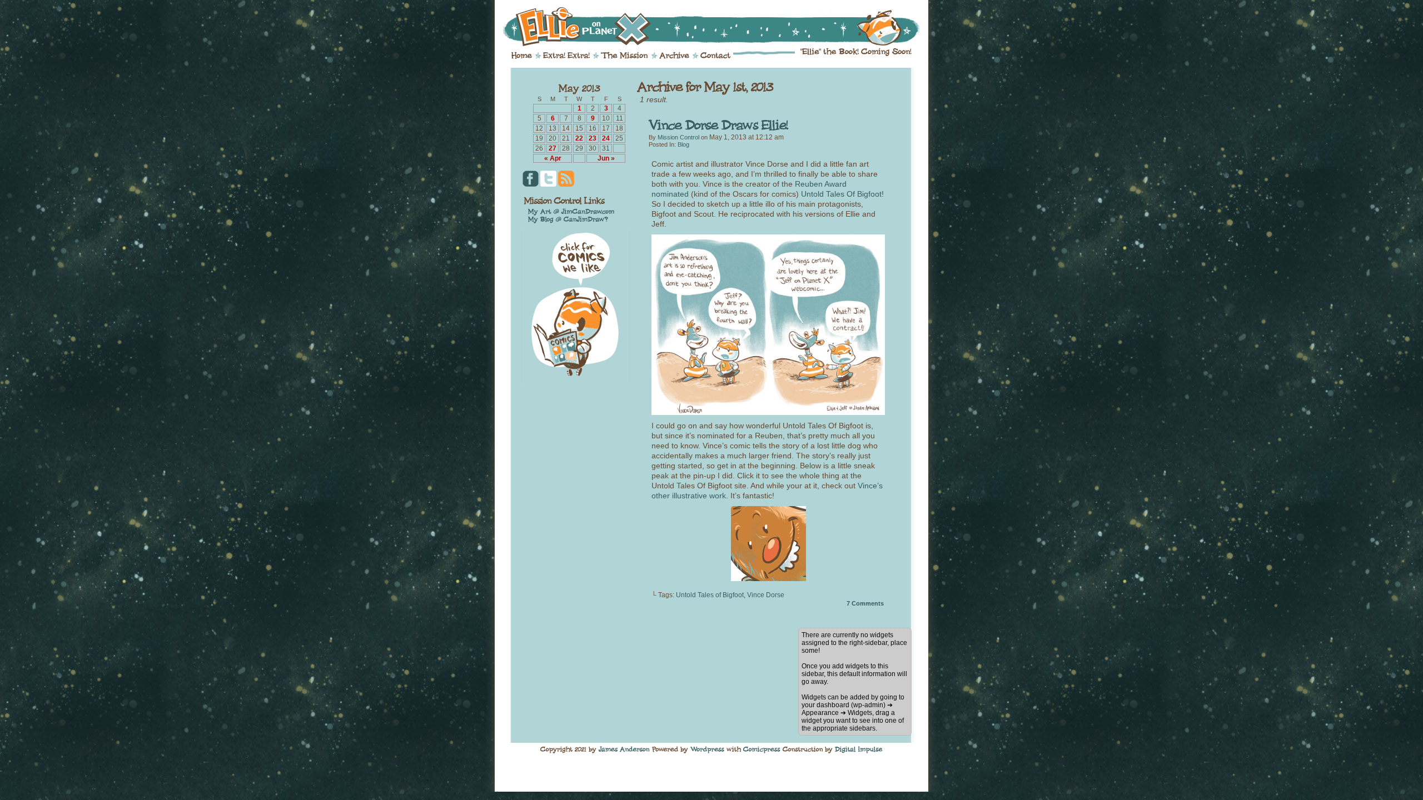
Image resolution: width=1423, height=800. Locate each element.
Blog (683, 144)
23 (592, 138)
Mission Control (678, 137)
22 (579, 138)
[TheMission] (624, 55)
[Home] (521, 55)
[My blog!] (568, 219)
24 (606, 138)
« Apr (552, 158)
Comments (865, 603)
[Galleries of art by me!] (571, 211)
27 (552, 148)
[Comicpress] (761, 749)
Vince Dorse (765, 595)
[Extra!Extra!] (566, 55)
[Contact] (715, 55)
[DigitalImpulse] (859, 749)
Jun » (606, 158)
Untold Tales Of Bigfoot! (842, 193)
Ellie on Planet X (719, 27)
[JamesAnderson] (624, 749)
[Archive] (674, 55)
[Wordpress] (707, 749)
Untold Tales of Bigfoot (710, 595)
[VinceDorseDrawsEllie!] (718, 125)
